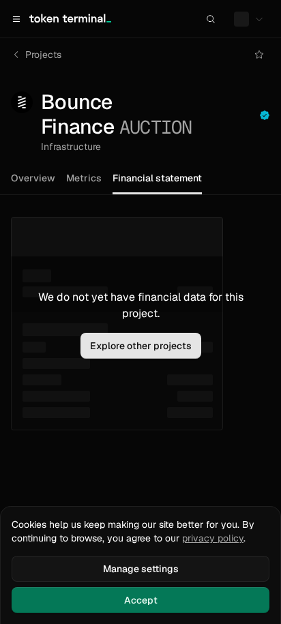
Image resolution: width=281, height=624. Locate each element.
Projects (43, 54)
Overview (33, 178)
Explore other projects (141, 346)
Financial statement (157, 178)
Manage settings (141, 569)
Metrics (84, 178)
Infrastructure (71, 146)
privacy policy (212, 538)
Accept (141, 600)
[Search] (211, 19)
